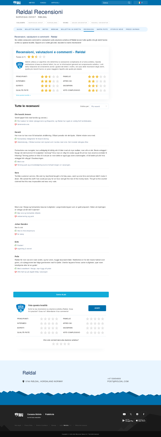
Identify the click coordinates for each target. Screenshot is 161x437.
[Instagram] (137, 414)
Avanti (97, 308)
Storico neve (117, 29)
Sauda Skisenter (79, 23)
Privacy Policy (28, 425)
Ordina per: (84, 106)
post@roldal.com (118, 381)
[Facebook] (143, 414)
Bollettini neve (32, 29)
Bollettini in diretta (71, 29)
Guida (19, 29)
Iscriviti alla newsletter (34, 417)
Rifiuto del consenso (81, 425)
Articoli (55, 2)
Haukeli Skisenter (99, 23)
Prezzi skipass (132, 29)
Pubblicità (49, 414)
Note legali (18, 425)
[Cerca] (129, 2)
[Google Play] (128, 420)
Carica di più (61, 294)
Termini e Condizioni (42, 425)
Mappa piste (102, 29)
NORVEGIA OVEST (26, 17)
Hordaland (52, 23)
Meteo (32, 2)
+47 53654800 (114, 378)
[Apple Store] (140, 420)
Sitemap (53, 425)
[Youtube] (124, 414)
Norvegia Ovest (36, 23)
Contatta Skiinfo (34, 414)
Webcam (54, 29)
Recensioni (89, 29)
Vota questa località (22, 95)
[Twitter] (130, 414)
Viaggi (43, 2)
